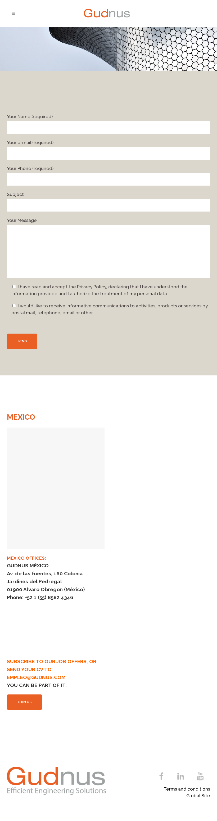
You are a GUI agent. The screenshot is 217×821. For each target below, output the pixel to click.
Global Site (198, 795)
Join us (24, 702)
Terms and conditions (187, 789)
